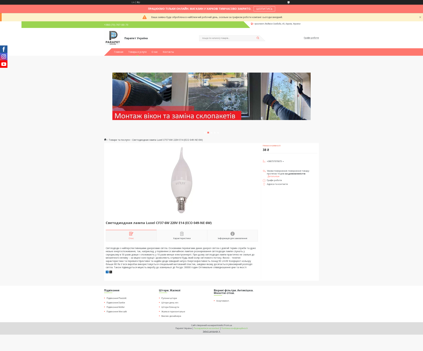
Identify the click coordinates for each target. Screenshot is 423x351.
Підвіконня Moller (116, 307)
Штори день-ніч (169, 302)
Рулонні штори (169, 298)
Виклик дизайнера (171, 315)
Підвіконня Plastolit (116, 298)
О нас (155, 52)
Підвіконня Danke (116, 302)
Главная (118, 52)
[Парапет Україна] (112, 38)
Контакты (168, 52)
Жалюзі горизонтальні (173, 311)
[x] (110, 272)
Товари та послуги (119, 139)
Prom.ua (228, 325)
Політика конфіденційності (234, 328)
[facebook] (107, 272)
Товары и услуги (137, 52)
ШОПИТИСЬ (264, 9)
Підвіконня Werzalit (117, 311)
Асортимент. (223, 300)
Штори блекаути (170, 307)
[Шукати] (257, 38)
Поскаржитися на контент (206, 328)
